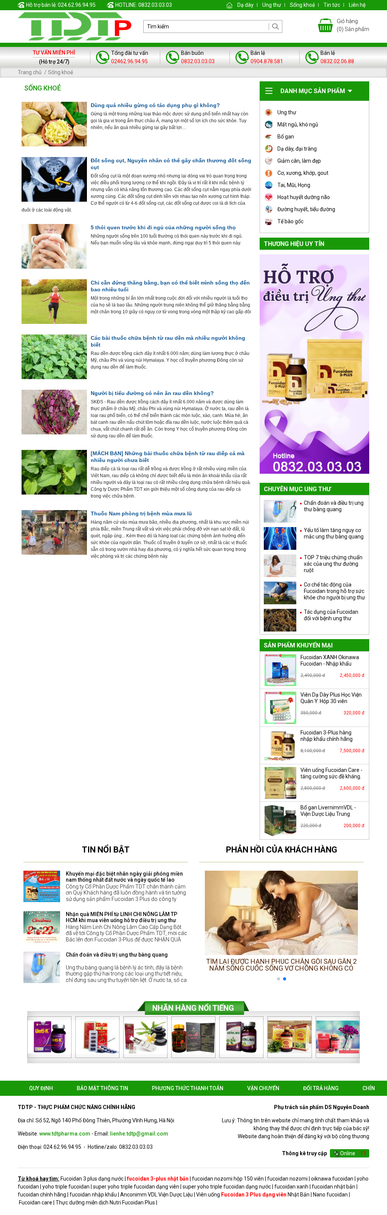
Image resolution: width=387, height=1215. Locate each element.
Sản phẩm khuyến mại (298, 645)
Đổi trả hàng (321, 1088)
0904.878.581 (267, 61)
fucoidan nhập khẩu (93, 1195)
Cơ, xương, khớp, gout (302, 173)
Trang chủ (30, 72)
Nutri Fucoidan (127, 1202)
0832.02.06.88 (337, 61)
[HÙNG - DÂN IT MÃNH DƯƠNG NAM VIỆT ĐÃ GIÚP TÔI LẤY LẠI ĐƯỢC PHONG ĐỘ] (281, 913)
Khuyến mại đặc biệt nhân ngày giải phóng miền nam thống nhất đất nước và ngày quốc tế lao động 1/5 (124, 880)
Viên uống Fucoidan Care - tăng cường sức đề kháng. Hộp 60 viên (331, 776)
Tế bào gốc (290, 221)
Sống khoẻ (302, 5)
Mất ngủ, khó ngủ (297, 124)
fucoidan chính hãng (42, 1195)
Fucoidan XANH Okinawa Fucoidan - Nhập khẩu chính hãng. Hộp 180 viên (329, 663)
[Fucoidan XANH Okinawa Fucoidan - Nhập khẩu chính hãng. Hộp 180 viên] (280, 670)
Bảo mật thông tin (102, 1088)
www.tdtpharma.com (64, 1134)
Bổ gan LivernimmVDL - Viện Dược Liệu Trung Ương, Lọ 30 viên (328, 813)
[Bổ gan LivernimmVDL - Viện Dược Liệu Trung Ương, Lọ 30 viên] (280, 820)
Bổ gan (285, 137)
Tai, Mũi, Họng (293, 185)
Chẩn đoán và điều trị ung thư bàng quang (117, 955)
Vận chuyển (263, 1088)
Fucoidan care (35, 1202)
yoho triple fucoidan (66, 1187)
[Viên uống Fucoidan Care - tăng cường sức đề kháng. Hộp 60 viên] (280, 783)
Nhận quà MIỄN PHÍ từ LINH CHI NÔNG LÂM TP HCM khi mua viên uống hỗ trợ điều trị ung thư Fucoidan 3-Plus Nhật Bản (121, 920)
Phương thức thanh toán (187, 1088)
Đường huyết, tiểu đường (306, 209)
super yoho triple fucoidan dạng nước (227, 1187)
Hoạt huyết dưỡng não (303, 197)
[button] (349, 927)
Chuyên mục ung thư (297, 489)
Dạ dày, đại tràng (297, 149)
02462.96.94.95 (129, 61)
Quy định (41, 1088)
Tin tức (332, 5)
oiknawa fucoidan (332, 1179)
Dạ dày (245, 5)
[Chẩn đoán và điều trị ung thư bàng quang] (41, 967)
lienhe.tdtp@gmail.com (139, 1134)
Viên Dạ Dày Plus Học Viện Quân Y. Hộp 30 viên (331, 698)
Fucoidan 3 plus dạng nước (92, 1179)
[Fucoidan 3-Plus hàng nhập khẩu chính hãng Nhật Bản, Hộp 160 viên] (280, 745)
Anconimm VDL (138, 1195)
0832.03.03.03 (198, 61)
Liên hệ (357, 5)
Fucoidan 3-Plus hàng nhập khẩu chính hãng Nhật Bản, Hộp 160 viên (327, 739)
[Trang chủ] (229, 5)
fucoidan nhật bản (333, 1187)
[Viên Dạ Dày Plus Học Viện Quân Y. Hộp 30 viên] (280, 707)
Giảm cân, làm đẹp (299, 161)
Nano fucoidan (330, 1195)
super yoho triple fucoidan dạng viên (136, 1187)
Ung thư (271, 5)
